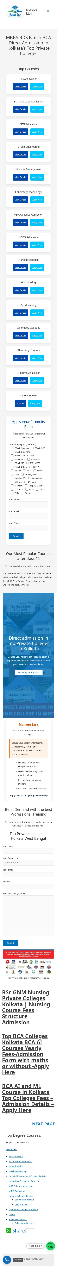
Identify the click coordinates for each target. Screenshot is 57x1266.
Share (18, 1230)
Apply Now (37, 86)
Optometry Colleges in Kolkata (23, 1209)
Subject (6, 881)
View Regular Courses (28, 672)
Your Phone (14, 523)
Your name (14, 499)
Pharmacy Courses (18, 1219)
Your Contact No (10, 858)
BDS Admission (16, 1166)
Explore (20, 403)
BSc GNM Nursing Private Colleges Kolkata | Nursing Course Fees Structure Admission (26, 1007)
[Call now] (7, 1260)
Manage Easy (31, 11)
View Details (20, 86)
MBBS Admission (17, 1191)
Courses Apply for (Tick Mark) (27, 468)
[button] (50, 1245)
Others (12, 1214)
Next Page (43, 1123)
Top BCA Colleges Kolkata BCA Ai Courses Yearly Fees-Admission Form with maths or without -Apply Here (25, 1054)
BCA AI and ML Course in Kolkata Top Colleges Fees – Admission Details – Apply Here (28, 1098)
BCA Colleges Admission (20, 1161)
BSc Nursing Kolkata (24, 1199)
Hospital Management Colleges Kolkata (27, 1176)
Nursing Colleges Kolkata (21, 1196)
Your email (14, 511)
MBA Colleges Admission (20, 1186)
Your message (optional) (14, 893)
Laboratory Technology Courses (24, 1181)
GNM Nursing (21, 1204)
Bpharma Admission (24, 1223)
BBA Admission (16, 1156)
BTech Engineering (17, 1171)
